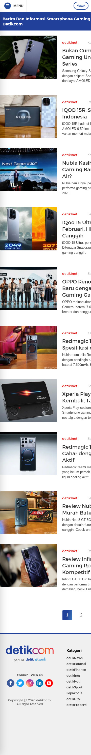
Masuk (81, 5)
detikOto (73, 699)
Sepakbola (74, 693)
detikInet (73, 675)
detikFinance (76, 670)
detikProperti (76, 705)
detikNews (74, 658)
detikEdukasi (76, 664)
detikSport (74, 687)
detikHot (73, 681)
